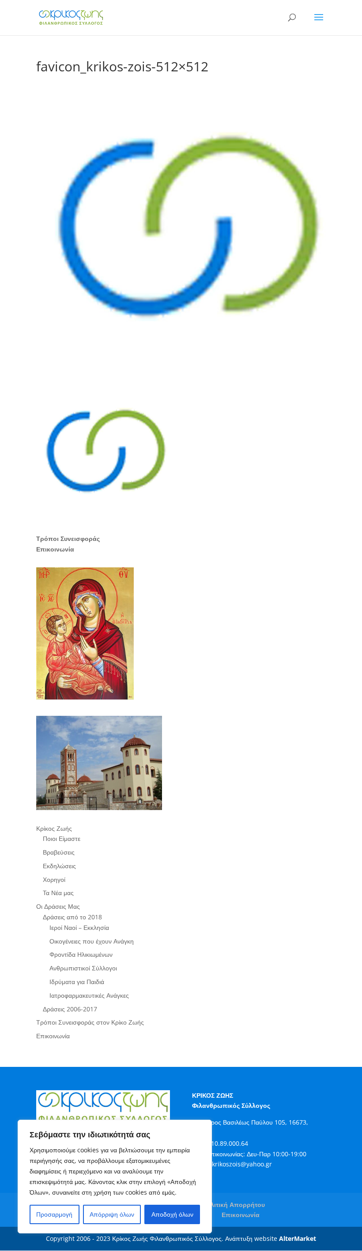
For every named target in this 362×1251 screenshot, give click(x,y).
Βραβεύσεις (59, 852)
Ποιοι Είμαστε (61, 838)
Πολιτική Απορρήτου (233, 1204)
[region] (115, 1176)
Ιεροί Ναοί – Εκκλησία (79, 927)
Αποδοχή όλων (172, 1214)
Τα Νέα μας (58, 892)
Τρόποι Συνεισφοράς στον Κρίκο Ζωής (90, 1022)
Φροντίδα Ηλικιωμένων (81, 954)
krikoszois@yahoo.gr (242, 1164)
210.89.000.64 (227, 1143)
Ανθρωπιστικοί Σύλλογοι (83, 968)
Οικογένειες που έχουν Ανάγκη (91, 941)
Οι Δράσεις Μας (58, 906)
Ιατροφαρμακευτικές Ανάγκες (89, 995)
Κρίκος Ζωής (54, 828)
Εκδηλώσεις (59, 866)
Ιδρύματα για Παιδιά (76, 981)
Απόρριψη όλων (112, 1214)
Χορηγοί (54, 879)
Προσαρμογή (54, 1214)
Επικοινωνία (53, 1036)
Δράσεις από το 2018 (72, 917)
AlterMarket (297, 1238)
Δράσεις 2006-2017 (70, 1009)
